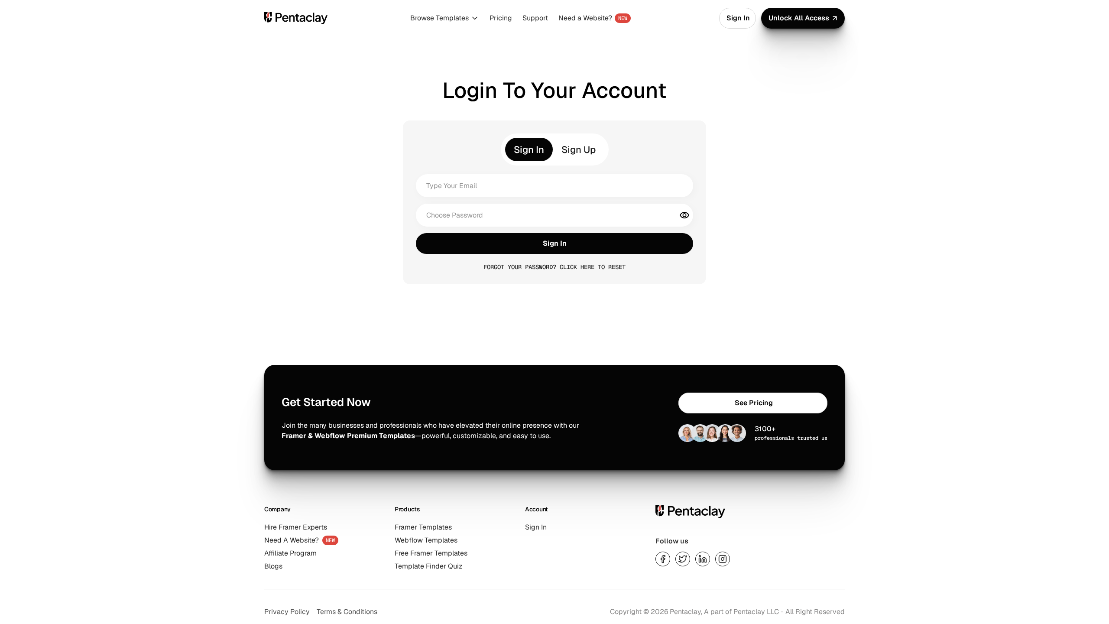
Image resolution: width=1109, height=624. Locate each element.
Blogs (273, 566)
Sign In (536, 527)
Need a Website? (585, 18)
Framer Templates (423, 527)
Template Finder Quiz (429, 566)
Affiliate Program (290, 553)
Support (535, 18)
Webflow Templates (426, 540)
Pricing (501, 18)
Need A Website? (291, 540)
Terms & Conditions (347, 611)
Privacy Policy (287, 611)
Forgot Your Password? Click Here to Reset (554, 267)
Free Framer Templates (431, 553)
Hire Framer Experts (295, 527)
